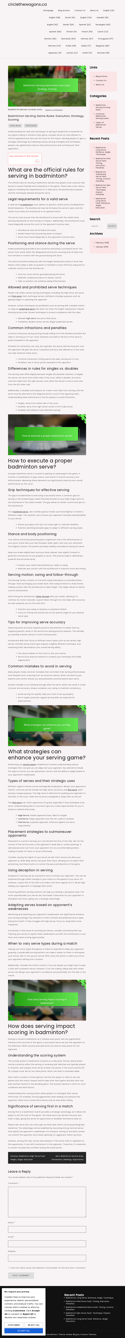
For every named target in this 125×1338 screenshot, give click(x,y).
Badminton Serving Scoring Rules (25, 109)
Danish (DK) (68, 24)
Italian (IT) (86, 46)
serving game (29, 764)
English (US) (108, 10)
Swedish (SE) (103, 17)
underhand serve (27, 309)
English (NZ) (52, 24)
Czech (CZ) (103, 31)
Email (11, 1237)
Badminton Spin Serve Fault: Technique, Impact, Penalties (103, 190)
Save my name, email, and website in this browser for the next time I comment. (48, 1268)
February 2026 (102, 242)
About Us (94, 10)
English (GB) (54, 17)
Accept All (24, 1330)
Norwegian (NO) (103, 24)
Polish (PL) (87, 53)
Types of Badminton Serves (101, 124)
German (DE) (50, 39)
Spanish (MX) (55, 31)
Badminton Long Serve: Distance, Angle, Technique (103, 151)
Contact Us (80, 10)
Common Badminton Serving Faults (102, 116)
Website (12, 1251)
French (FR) (87, 31)
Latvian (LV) (72, 53)
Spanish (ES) (85, 24)
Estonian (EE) (103, 53)
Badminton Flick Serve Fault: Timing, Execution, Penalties (88, 1302)
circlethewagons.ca (27, 4)
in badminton (26, 204)
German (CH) (54, 46)
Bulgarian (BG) (102, 46)
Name (11, 1222)
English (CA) (86, 17)
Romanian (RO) (68, 39)
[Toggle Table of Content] (36, 161)
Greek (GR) (71, 46)
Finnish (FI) (72, 31)
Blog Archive (64, 10)
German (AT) (87, 39)
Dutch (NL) (70, 17)
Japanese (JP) (55, 53)
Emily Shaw (15, 125)
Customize (14, 1325)
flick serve (17, 296)
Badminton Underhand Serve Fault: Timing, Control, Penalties (103, 176)
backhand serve (20, 512)
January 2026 (102, 247)
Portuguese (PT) (106, 39)
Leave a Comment (54, 110)
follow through (42, 596)
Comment (13, 1183)
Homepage (48, 10)
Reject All (34, 1325)
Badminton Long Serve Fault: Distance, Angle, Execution (103, 203)
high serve (31, 318)
